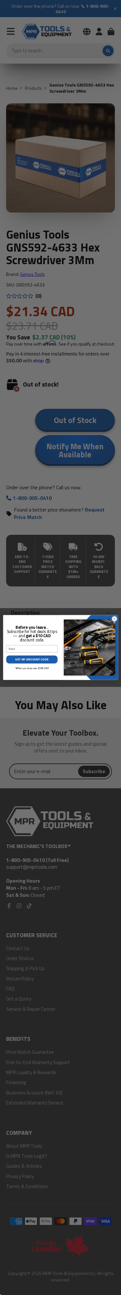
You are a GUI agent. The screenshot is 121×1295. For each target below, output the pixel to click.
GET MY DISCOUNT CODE (31, 659)
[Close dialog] (114, 618)
